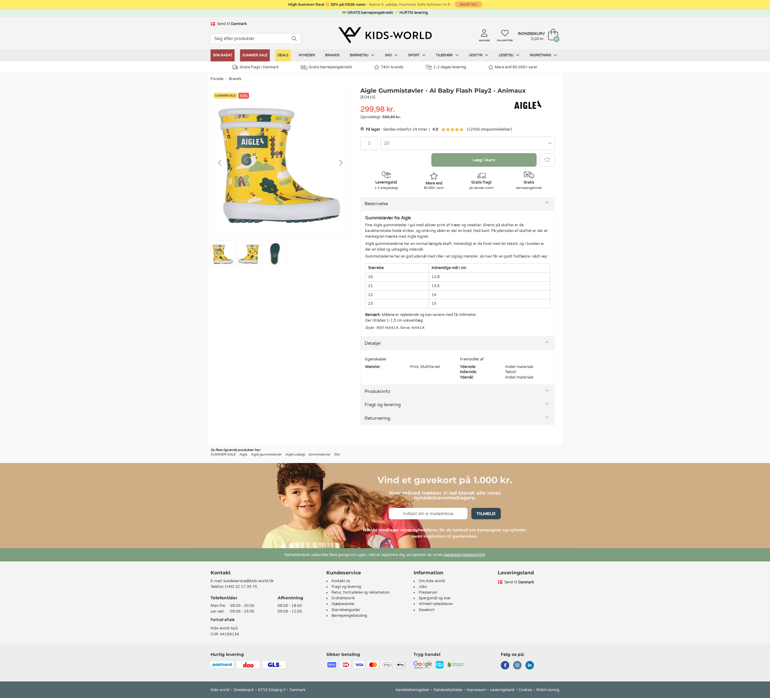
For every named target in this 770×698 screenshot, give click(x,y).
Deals (283, 55)
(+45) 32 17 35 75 (241, 587)
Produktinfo (377, 391)
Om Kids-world (432, 581)
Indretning (541, 55)
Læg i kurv (484, 159)
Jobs (423, 587)
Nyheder (307, 55)
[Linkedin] (529, 666)
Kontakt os (340, 581)
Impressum (476, 690)
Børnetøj (359, 55)
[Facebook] (505, 666)
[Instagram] (517, 666)
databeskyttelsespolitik (464, 554)
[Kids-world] (385, 35)
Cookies (525, 690)
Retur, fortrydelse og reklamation (360, 592)
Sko (389, 55)
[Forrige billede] (220, 162)
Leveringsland (502, 690)
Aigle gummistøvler (266, 454)
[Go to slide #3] (274, 254)
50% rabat (222, 55)
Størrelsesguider (345, 610)
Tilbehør (445, 55)
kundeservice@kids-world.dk (248, 581)
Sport (414, 55)
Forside (217, 79)
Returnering (377, 418)
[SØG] (294, 39)
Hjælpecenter (343, 604)
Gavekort (427, 610)
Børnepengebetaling (349, 615)
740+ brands (392, 67)
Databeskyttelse (448, 690)
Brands (332, 55)
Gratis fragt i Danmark (259, 67)
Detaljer (373, 343)
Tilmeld (486, 513)
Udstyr (476, 55)
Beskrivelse (376, 203)
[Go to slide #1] (223, 254)
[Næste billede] (340, 162)
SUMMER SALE (254, 55)
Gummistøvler (319, 454)
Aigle (243, 454)
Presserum (428, 592)
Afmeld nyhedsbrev (436, 604)
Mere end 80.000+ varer (516, 67)
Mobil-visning (547, 690)
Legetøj (506, 55)
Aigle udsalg (295, 454)
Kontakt (221, 573)
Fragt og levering (383, 404)
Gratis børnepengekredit (330, 67)
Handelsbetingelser (413, 690)
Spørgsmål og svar (435, 598)
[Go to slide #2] (248, 254)
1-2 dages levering (449, 67)
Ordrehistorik (343, 598)
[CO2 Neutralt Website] (456, 664)
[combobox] (468, 143)
